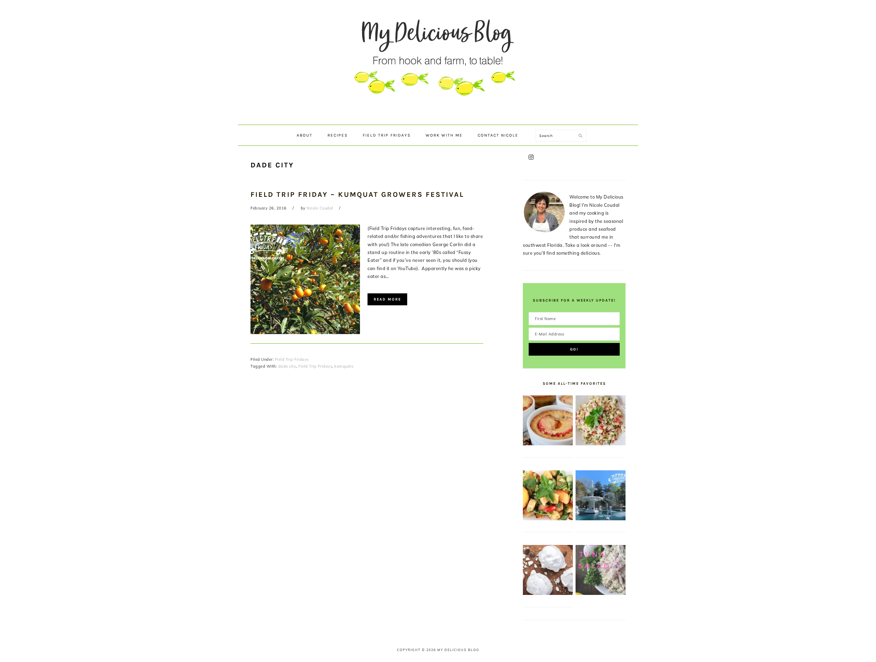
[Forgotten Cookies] (548, 593)
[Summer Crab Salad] (601, 443)
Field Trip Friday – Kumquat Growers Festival (357, 194)
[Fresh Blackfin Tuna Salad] (601, 593)
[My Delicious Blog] (438, 118)
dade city (287, 366)
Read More (387, 299)
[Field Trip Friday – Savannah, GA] (601, 518)
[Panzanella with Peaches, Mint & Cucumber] (548, 518)
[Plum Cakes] (548, 443)
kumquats (343, 366)
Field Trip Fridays (292, 359)
